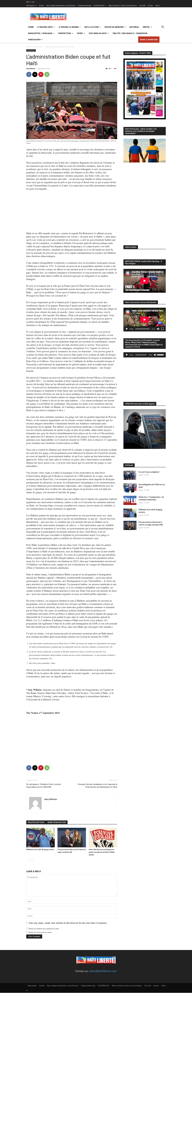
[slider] (160, 354)
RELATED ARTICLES (36, 822)
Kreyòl (146, 27)
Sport (80, 33)
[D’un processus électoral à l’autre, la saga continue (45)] (71, 837)
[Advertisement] (118, 17)
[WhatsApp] (47, 74)
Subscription (30, 5)
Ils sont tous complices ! (149, 472)
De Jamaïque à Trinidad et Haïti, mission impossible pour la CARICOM (43, 785)
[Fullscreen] (162, 329)
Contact (150, 5)
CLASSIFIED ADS (98, 5)
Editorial (134, 27)
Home (31, 27)
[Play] (127, 329)
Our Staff (142, 5)
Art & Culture (91, 27)
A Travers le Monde (68, 27)
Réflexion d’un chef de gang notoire (40, 849)
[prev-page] (28, 860)
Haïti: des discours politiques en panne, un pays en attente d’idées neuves (102, 852)
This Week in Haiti (98, 33)
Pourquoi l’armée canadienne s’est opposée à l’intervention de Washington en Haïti (97, 785)
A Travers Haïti (45, 27)
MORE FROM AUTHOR (57, 822)
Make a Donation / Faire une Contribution (122, 5)
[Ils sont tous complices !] (129, 475)
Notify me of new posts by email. (40, 932)
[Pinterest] (40, 74)
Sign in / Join (30, 2)
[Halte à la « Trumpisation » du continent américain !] (129, 500)
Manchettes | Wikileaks (40, 33)
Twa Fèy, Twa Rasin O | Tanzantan (130, 33)
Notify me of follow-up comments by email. (44, 928)
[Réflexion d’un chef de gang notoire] (40, 837)
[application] (144, 319)
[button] (162, 27)
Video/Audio (34, 39)
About (157, 5)
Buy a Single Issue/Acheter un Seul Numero (60, 5)
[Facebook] (28, 74)
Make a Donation (149, 39)
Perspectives (64, 33)
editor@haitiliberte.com (103, 971)
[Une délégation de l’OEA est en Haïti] (129, 487)
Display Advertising (84, 5)
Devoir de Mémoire (114, 27)
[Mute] (158, 329)
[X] (34, 74)
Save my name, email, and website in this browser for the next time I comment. (68, 922)
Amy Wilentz (30, 68)
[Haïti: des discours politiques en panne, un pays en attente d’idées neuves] (103, 837)
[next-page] (32, 860)
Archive (41, 5)
